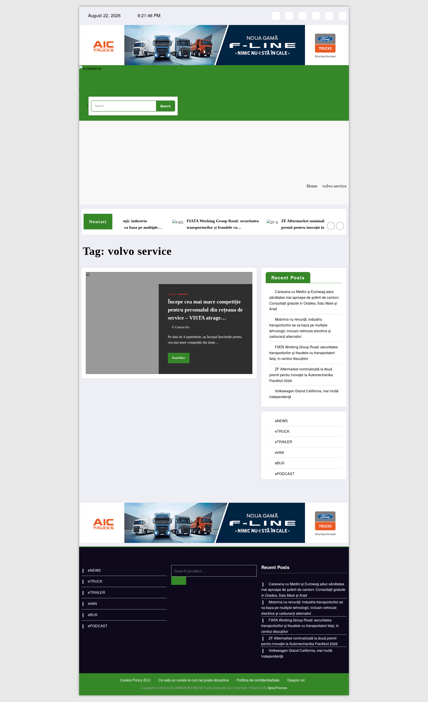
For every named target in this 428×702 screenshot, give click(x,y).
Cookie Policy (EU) (135, 680)
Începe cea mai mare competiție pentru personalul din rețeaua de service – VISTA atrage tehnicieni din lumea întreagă (205, 310)
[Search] (92, 90)
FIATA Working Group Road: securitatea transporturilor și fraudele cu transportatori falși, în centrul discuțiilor (210, 225)
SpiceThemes (277, 687)
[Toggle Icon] (179, 85)
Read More (178, 357)
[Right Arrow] (340, 226)
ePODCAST (284, 473)
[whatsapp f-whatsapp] (329, 15)
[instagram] (289, 15)
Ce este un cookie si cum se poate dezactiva (193, 680)
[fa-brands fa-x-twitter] (315, 15)
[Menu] (88, 76)
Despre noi (296, 680)
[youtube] (302, 15)
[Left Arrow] (331, 226)
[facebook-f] (275, 15)
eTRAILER (283, 441)
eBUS (279, 462)
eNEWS (171, 294)
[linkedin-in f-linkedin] (342, 15)
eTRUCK (282, 431)
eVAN (279, 452)
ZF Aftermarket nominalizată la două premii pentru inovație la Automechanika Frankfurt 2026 (304, 225)
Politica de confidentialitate (258, 680)
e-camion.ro (180, 327)
